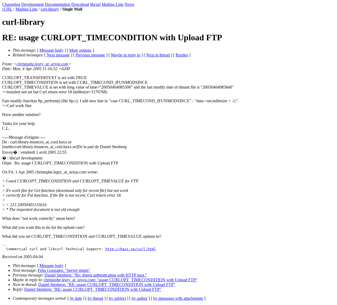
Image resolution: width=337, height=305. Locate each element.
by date (76, 298)
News (129, 4)
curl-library (50, 9)
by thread (95, 298)
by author (139, 298)
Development (32, 4)
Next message (58, 55)
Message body (51, 50)
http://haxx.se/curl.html (130, 249)
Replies (182, 55)
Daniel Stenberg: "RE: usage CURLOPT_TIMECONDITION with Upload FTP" (106, 284)
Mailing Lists (112, 4)
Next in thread (158, 55)
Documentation (57, 4)
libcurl (95, 4)
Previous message (90, 55)
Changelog (11, 4)
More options (80, 50)
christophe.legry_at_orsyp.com (42, 64)
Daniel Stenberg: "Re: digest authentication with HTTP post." (95, 275)
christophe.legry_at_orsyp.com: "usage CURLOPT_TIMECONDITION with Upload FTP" (120, 280)
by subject (117, 298)
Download (80, 4)
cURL (7, 9)
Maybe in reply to (125, 55)
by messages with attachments (178, 298)
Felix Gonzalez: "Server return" (64, 270)
